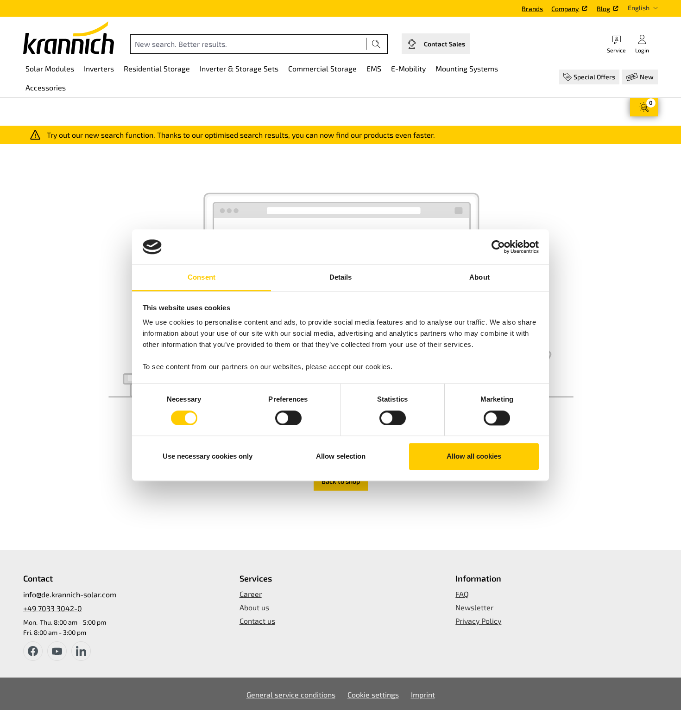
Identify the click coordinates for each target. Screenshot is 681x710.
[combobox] (248, 44)
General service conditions (290, 694)
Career (251, 593)
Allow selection (341, 457)
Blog (603, 9)
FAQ (462, 593)
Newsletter (474, 607)
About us (254, 607)
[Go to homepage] (68, 37)
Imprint (423, 694)
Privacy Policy (478, 620)
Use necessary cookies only (207, 457)
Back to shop (341, 481)
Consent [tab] (201, 277)
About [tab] (479, 277)
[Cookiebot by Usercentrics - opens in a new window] (498, 247)
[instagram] (81, 651)
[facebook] (33, 651)
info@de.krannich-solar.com (69, 594)
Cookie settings (373, 694)
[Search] (376, 44)
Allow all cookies (474, 457)
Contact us (257, 620)
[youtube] (57, 651)
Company (565, 9)
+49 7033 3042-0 (52, 608)
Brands (532, 9)
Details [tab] (340, 277)
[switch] (288, 417)
